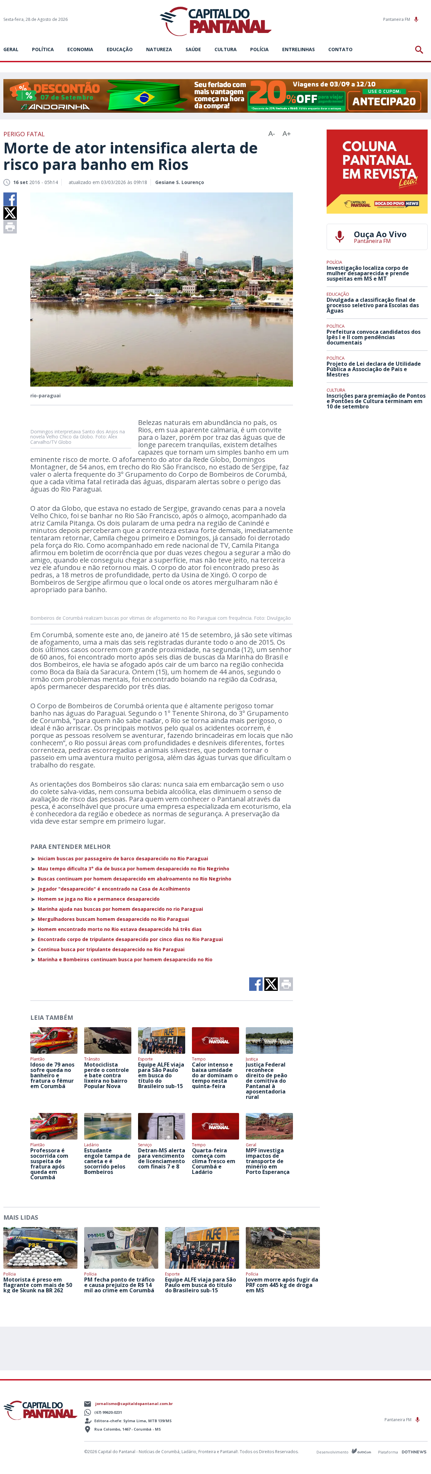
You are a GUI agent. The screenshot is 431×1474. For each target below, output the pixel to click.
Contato (340, 49)
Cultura (225, 49)
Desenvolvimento (333, 1451)
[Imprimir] (10, 226)
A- (271, 133)
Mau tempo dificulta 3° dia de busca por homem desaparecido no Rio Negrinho (133, 869)
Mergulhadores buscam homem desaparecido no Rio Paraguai (113, 919)
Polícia (259, 49)
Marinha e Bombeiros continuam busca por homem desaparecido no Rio (125, 960)
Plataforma (388, 1452)
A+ (287, 133)
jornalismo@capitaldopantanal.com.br (134, 1403)
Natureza (159, 49)
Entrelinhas (298, 49)
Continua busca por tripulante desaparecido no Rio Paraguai (111, 949)
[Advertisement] (377, 465)
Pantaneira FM (397, 19)
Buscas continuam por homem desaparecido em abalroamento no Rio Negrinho (134, 879)
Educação (120, 49)
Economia (80, 49)
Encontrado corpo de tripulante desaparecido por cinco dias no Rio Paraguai (130, 939)
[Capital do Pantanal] (216, 22)
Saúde (193, 49)
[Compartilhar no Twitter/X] (10, 213)
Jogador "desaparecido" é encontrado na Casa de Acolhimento (114, 889)
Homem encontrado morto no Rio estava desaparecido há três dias (120, 929)
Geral (11, 49)
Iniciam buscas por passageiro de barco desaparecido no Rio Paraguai (123, 859)
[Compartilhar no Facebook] (10, 199)
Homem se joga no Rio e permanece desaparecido (99, 899)
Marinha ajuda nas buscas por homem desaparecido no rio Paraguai (120, 909)
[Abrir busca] (420, 49)
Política (43, 49)
